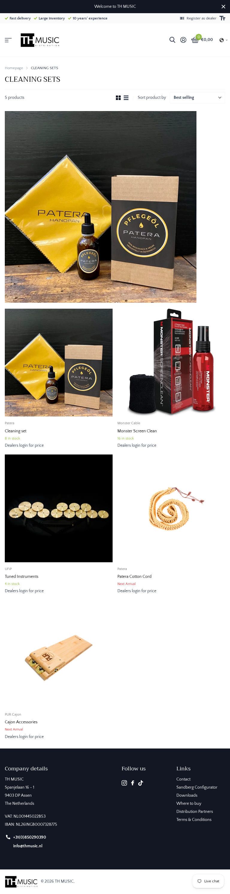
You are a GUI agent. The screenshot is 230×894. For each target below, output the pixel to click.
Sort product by (152, 97)
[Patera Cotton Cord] (171, 508)
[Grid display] (118, 98)
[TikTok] (140, 783)
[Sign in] (183, 40)
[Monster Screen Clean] (171, 362)
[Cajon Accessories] (59, 654)
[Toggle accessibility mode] (222, 18)
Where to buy (188, 803)
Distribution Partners (194, 811)
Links (183, 768)
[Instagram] (124, 783)
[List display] (126, 98)
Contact (183, 779)
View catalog (8, 40)
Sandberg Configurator (196, 787)
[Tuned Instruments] (59, 508)
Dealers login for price (24, 445)
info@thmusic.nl (28, 846)
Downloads (186, 795)
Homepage (14, 68)
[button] (224, 40)
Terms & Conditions (193, 819)
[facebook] (132, 783)
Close (223, 6)
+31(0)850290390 (29, 837)
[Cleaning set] (59, 362)
